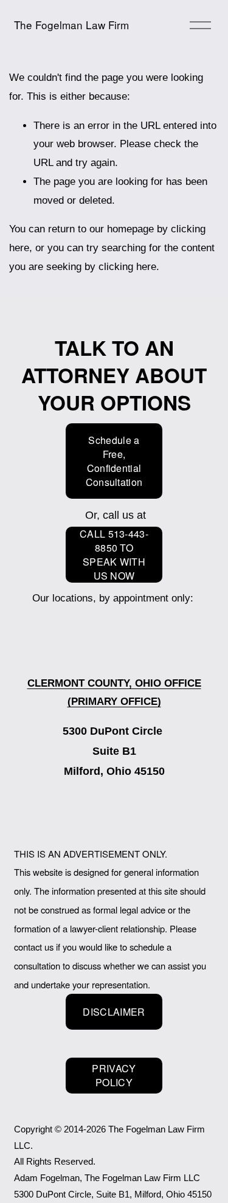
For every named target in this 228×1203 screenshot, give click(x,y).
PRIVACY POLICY (114, 1075)
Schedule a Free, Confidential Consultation (114, 461)
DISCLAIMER (114, 1012)
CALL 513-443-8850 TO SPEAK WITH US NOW (114, 555)
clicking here (127, 266)
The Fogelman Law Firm (71, 24)
